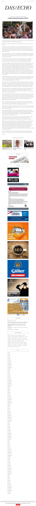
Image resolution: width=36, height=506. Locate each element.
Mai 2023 (8, 408)
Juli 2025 (8, 370)
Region (15, 16)
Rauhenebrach (9, 342)
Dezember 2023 (9, 398)
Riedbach (21, 342)
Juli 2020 (8, 458)
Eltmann (26, 336)
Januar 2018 (9, 493)
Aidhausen (9, 335)
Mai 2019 (8, 478)
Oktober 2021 (9, 436)
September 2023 (9, 402)
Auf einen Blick (19, 335)
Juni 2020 (8, 459)
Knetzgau (16, 339)
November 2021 (9, 434)
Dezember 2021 (9, 433)
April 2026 (8, 357)
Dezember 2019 (9, 468)
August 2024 (9, 386)
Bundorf (13, 336)
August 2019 (9, 474)
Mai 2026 (8, 355)
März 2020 (8, 464)
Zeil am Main (15, 346)
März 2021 (8, 446)
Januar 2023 (9, 414)
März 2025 (8, 376)
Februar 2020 (9, 465)
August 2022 (9, 421)
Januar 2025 (9, 379)
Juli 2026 (8, 352)
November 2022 (9, 417)
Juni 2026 (8, 354)
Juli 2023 (8, 405)
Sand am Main (18, 16)
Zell (19, 346)
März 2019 (8, 481)
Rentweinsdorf (17, 342)
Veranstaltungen (23, 16)
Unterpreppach (14, 345)
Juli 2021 (8, 440)
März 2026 (8, 358)
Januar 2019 (9, 484)
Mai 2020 (8, 461)
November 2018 (9, 487)
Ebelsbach (20, 336)
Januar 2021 (9, 449)
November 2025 (9, 364)
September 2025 (9, 367)
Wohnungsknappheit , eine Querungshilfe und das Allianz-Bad (7, 148)
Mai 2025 (8, 373)
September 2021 (9, 437)
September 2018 (9, 490)
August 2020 (9, 456)
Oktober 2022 (9, 418)
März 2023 (8, 411)
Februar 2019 (9, 483)
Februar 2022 (9, 430)
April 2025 (8, 374)
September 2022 (9, 420)
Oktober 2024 (9, 383)
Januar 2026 (9, 361)
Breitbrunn (9, 336)
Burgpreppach (16, 336)
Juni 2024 (8, 389)
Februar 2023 (9, 412)
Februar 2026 (9, 360)
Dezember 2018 (9, 486)
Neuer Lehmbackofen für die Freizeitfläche (13, 329)
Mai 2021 (8, 443)
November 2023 (9, 399)
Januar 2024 (9, 396)
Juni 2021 (8, 442)
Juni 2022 (8, 424)
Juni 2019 (8, 477)
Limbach (26, 339)
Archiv (15, 335)
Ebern (23, 336)
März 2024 (8, 393)
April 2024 (8, 392)
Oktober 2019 (9, 471)
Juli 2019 (8, 475)
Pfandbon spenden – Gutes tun (11, 320)
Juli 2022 (8, 423)
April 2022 (8, 427)
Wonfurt (9, 346)
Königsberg (20, 339)
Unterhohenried (10, 345)
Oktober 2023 (9, 401)
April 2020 (8, 462)
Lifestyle (23, 339)
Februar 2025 (9, 377)
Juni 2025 (8, 371)
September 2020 (9, 455)
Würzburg (12, 346)
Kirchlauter (12, 339)
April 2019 (8, 480)
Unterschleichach (19, 345)
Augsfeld (23, 335)
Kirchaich (9, 339)
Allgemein (11, 16)
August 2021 (9, 439)
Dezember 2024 (9, 380)
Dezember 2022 (9, 415)
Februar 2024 (9, 395)
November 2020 (9, 452)
